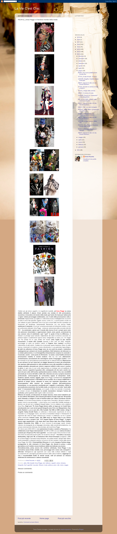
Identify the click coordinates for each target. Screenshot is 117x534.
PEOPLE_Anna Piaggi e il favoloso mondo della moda (88, 125)
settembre (81, 63)
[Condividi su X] (49, 461)
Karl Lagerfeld (28, 465)
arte (44, 463)
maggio (80, 137)
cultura (58, 463)
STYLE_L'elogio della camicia (86, 90)
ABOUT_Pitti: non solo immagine (87, 107)
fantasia (63, 463)
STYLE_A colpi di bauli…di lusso (87, 76)
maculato (35, 465)
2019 (78, 37)
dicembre (81, 56)
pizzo (54, 465)
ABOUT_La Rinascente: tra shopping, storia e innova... (86, 114)
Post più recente (24, 518)
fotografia (20, 465)
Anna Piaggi (38, 463)
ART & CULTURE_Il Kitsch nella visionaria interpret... (87, 100)
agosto (80, 65)
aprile (80, 139)
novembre (81, 58)
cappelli (53, 463)
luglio (80, 68)
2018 (78, 39)
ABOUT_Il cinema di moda (85, 93)
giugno (80, 70)
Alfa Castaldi (30, 463)
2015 (78, 47)
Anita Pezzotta (89, 156)
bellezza (48, 463)
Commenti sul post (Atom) (31, 522)
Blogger (81, 529)
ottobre (80, 61)
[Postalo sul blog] (47, 461)
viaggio (66, 465)
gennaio (80, 147)
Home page (44, 518)
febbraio (81, 144)
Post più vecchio (64, 518)
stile (58, 465)
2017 (78, 42)
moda (45, 465)
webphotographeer (65, 529)
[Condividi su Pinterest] (52, 461)
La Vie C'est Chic (27, 8)
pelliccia (50, 465)
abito (25, 463)
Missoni (41, 465)
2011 (78, 150)
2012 (78, 54)
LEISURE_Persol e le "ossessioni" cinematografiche (88, 96)
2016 (78, 44)
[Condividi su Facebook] (50, 461)
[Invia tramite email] (45, 461)
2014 (78, 49)
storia (61, 465)
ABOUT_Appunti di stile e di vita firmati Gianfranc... (87, 83)
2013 (78, 51)
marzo (80, 142)
